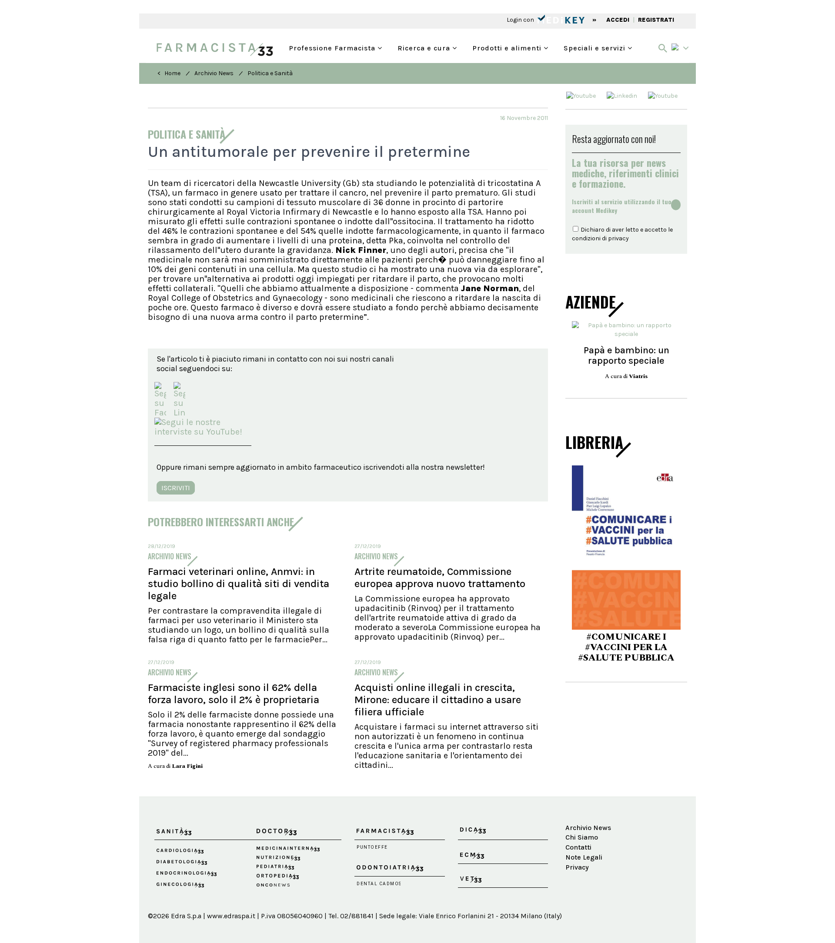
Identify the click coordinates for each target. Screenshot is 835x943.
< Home (168, 73)
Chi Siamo (581, 837)
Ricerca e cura (424, 47)
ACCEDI (617, 19)
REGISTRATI (656, 19)
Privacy (577, 867)
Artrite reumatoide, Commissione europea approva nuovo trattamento (439, 577)
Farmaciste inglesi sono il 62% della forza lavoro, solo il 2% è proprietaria (233, 693)
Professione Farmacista (333, 47)
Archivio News (214, 73)
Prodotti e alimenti (508, 47)
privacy (618, 238)
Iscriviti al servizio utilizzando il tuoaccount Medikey (621, 206)
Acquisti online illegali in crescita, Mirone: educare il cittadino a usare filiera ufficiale (437, 699)
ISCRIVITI (175, 488)
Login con (521, 19)
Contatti (578, 847)
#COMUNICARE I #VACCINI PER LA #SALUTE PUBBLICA (626, 647)
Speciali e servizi (596, 47)
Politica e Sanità (270, 73)
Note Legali (583, 857)
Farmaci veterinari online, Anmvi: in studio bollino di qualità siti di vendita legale (238, 583)
